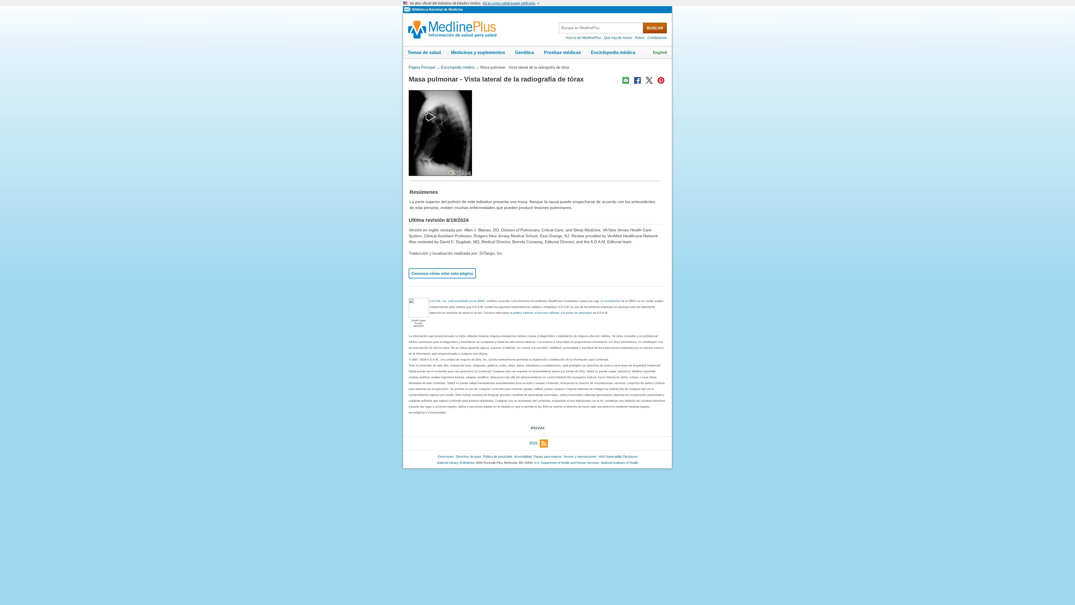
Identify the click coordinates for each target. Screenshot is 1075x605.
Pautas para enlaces (548, 456)
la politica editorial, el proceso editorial (534, 312)
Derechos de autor (468, 456)
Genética (524, 52)
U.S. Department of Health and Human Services (566, 462)
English (660, 52)
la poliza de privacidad (577, 312)
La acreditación (610, 300)
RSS (534, 443)
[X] (649, 80)
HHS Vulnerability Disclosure (618, 456)
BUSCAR (655, 28)
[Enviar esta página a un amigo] (625, 80)
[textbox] (601, 27)
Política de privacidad (497, 456)
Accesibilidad (523, 456)
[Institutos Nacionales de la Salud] (408, 10)
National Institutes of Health (619, 462)
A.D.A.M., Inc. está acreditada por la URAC (457, 300)
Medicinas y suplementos (478, 52)
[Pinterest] (661, 80)
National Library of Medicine (456, 462)
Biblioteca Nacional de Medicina (437, 9)
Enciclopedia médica (613, 52)
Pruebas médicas (562, 52)
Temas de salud (424, 52)
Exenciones (446, 456)
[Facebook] (637, 80)
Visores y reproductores (580, 456)
